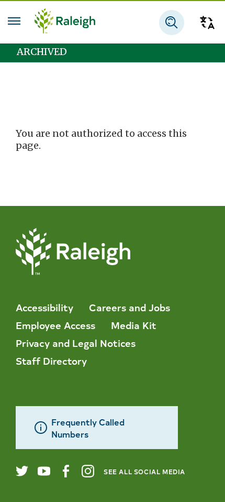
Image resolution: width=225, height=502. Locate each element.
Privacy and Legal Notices (76, 343)
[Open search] (171, 22)
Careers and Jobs (129, 307)
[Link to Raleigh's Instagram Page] (88, 471)
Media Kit (133, 325)
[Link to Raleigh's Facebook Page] (66, 471)
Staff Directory (51, 360)
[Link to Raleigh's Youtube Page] (44, 471)
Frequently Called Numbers (88, 428)
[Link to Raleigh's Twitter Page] (22, 471)
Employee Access (55, 325)
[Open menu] (14, 21)
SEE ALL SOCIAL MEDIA (144, 471)
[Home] (65, 22)
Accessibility (44, 307)
